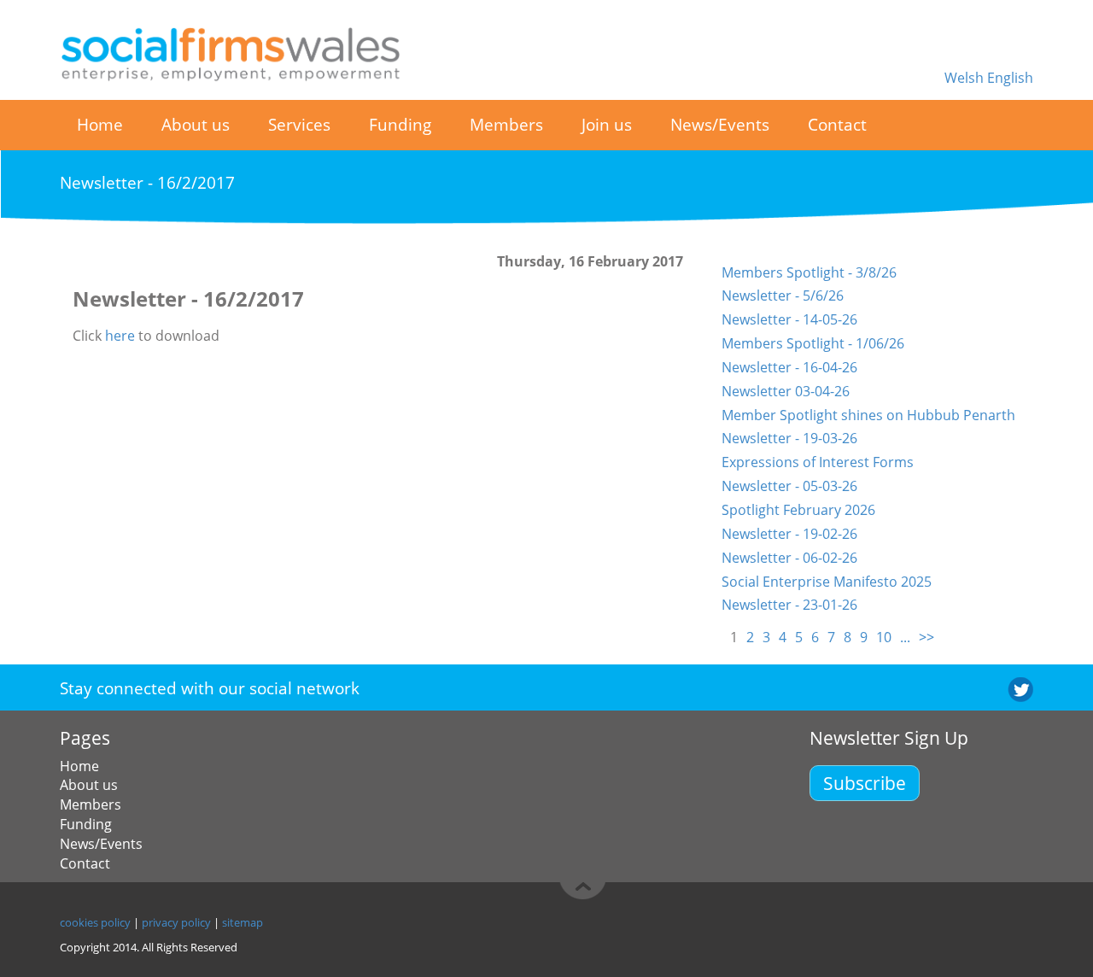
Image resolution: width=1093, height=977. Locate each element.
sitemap (242, 922)
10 (883, 637)
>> (926, 637)
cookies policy (95, 922)
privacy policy (176, 922)
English (1010, 77)
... (905, 637)
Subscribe (864, 782)
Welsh (965, 77)
